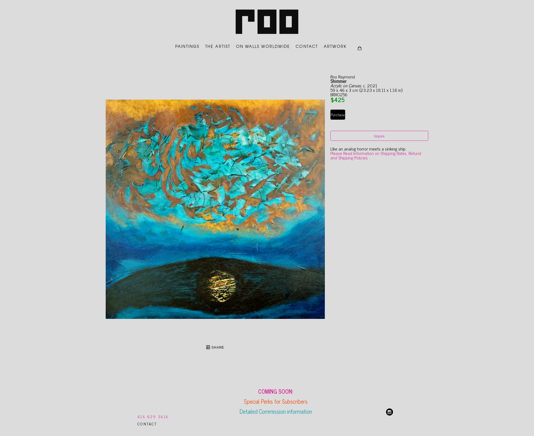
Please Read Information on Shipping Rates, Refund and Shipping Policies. (376, 155)
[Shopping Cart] (360, 48)
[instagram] (389, 412)
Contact (147, 423)
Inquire (379, 135)
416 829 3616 (153, 416)
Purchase (338, 114)
